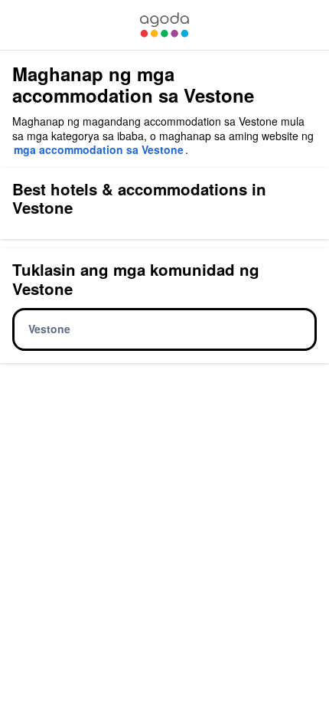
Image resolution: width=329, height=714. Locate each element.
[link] (164, 25)
